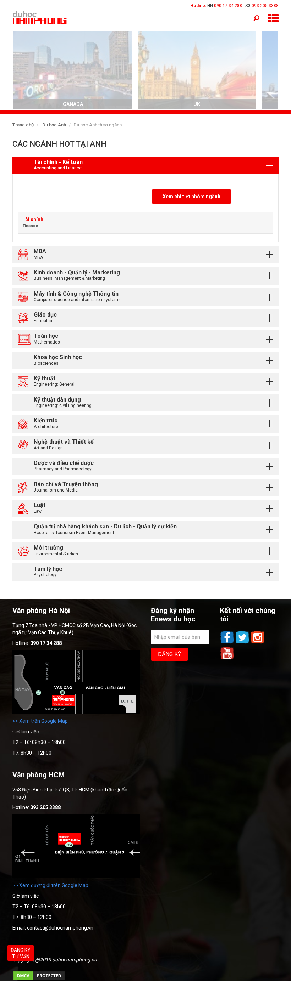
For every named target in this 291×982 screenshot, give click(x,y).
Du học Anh (54, 124)
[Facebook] (227, 643)
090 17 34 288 (228, 5)
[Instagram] (258, 643)
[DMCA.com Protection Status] (39, 979)
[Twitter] (243, 643)
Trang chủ (23, 124)
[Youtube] (227, 659)
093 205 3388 (265, 5)
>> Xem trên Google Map (40, 721)
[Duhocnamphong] (40, 17)
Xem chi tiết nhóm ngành (191, 196)
